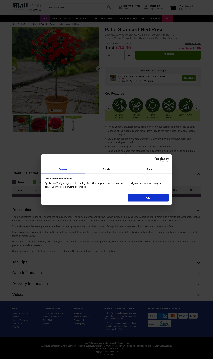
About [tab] (150, 169)
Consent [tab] (63, 169)
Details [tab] (106, 169)
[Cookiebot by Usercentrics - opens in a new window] (156, 159)
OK (148, 198)
